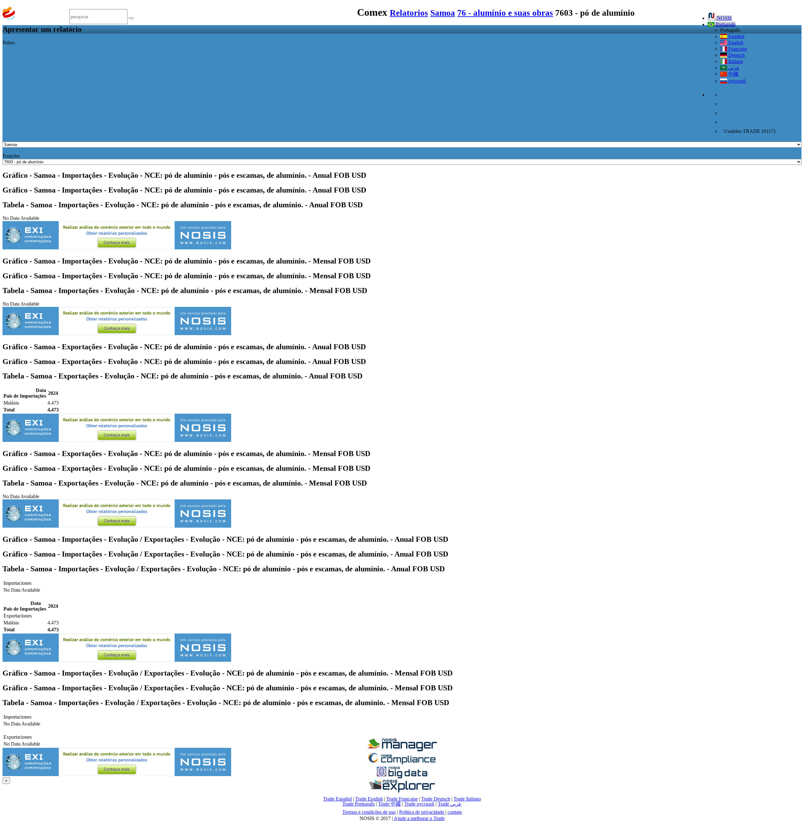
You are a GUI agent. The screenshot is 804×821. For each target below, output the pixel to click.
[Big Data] (402, 777)
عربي (733, 67)
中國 (732, 74)
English (735, 42)
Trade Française (402, 799)
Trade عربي (450, 804)
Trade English (369, 799)
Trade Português (358, 804)
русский (736, 81)
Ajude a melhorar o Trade (419, 818)
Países (9, 42)
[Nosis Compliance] (402, 763)
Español (735, 36)
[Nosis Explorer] (402, 790)
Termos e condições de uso (369, 812)
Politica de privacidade (422, 812)
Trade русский (419, 804)
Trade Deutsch (435, 799)
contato (455, 812)
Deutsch (736, 55)
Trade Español (337, 799)
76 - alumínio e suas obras (505, 13)
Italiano (735, 61)
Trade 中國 (389, 804)
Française (737, 49)
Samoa (442, 13)
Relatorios (409, 13)
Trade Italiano (467, 799)
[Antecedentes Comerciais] (402, 749)
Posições (11, 156)
